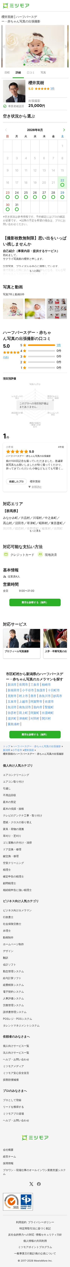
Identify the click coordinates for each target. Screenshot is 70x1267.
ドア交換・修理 (12, 849)
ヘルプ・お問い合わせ (16, 1059)
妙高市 (57, 696)
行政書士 (8, 917)
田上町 (23, 713)
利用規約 (21, 1222)
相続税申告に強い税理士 (17, 890)
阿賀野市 (36, 701)
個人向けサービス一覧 (16, 1045)
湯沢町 (12, 718)
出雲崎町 (48, 713)
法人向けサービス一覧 (16, 1052)
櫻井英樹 (29, 750)
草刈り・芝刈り (12, 835)
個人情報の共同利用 (35, 1240)
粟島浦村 (14, 724)
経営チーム (9, 1156)
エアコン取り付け (13, 781)
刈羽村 (34, 718)
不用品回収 (9, 795)
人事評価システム (13, 998)
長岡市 (23, 684)
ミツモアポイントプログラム (35, 1247)
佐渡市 (49, 701)
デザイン (8, 951)
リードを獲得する (13, 1106)
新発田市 (14, 690)
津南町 (23, 718)
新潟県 (6, 750)
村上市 (23, 696)
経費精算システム (13, 984)
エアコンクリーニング (16, 774)
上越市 (23, 701)
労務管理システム (13, 1005)
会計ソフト (9, 964)
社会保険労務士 (12, 923)
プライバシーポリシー (41, 1222)
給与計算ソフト (12, 978)
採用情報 (8, 1163)
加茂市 (40, 690)
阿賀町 (34, 713)
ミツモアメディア (13, 1066)
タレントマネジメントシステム (21, 1025)
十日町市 (54, 690)
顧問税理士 (9, 883)
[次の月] (64, 130)
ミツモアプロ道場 (13, 1113)
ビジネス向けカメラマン (17, 910)
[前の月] (6, 130)
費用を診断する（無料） (35, 602)
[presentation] (7, 73)
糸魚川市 (45, 696)
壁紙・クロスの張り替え (17, 822)
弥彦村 (12, 713)
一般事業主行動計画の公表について (35, 1253)
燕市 (33, 696)
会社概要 (8, 1149)
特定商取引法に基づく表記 (35, 1228)
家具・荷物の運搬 (13, 829)
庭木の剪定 (9, 801)
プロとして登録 (12, 1100)
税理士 (7, 869)
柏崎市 (46, 684)
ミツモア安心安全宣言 (16, 1072)
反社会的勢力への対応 (21, 1234)
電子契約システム (13, 991)
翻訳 (5, 957)
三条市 (34, 684)
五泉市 (12, 701)
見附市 (12, 696)
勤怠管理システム (13, 971)
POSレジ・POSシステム (17, 1018)
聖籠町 (49, 707)
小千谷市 (28, 690)
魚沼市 (12, 707)
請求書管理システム (15, 1011)
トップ (6, 746)
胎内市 (37, 707)
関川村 (46, 718)
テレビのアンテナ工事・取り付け (22, 815)
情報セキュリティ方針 (49, 1234)
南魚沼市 (25, 707)
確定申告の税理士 (13, 876)
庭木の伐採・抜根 (13, 808)
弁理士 (7, 930)
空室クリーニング (13, 862)
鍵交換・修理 (11, 856)
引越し (7, 788)
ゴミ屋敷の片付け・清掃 (17, 842)
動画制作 (8, 937)
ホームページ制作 (13, 944)
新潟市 (12, 684)
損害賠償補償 (11, 1079)
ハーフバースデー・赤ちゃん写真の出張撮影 (36, 746)
